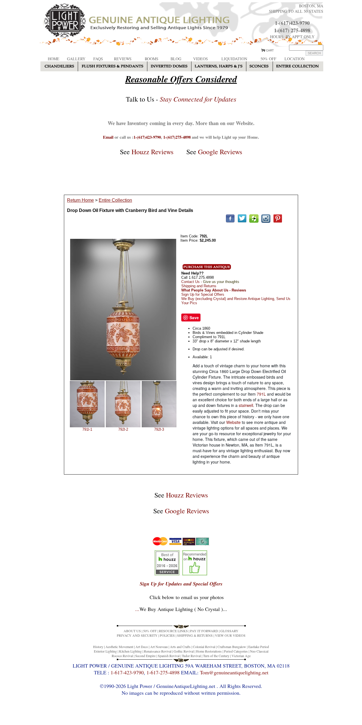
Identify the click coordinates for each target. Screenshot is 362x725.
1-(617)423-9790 (292, 23)
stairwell (246, 405)
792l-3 (159, 429)
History (98, 646)
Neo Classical (259, 651)
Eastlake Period (258, 646)
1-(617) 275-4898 (292, 30)
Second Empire (145, 655)
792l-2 (123, 429)
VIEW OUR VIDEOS (230, 635)
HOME (53, 58)
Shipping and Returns (198, 286)
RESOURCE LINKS (173, 631)
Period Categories (236, 651)
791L (261, 394)
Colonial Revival (204, 646)
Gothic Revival (184, 651)
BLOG (176, 58)
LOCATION (295, 58)
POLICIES (167, 635)
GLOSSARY (229, 631)
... (181, 609)
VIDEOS (200, 58)
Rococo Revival (122, 655)
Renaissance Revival (157, 651)
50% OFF (268, 58)
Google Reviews (220, 151)
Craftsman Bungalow (231, 646)
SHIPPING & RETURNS (195, 635)
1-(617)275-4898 (177, 137)
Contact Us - (210, 282)
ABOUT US (132, 631)
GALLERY (76, 58)
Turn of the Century (216, 655)
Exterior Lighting (105, 651)
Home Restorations (209, 651)
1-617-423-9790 (127, 672)
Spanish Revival (169, 655)
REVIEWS (123, 58)
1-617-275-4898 (163, 672)
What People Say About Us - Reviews (213, 290)
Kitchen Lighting (130, 651)
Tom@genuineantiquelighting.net (234, 672)
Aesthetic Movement (119, 646)
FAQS (98, 58)
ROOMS (151, 58)
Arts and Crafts (180, 646)
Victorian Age (241, 655)
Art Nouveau (159, 646)
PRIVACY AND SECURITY (137, 635)
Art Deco (141, 646)
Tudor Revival (191, 655)
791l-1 (87, 429)
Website (233, 422)
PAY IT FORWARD (204, 631)
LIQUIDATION (234, 58)
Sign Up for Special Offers (202, 294)
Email (108, 137)
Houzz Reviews (152, 151)
